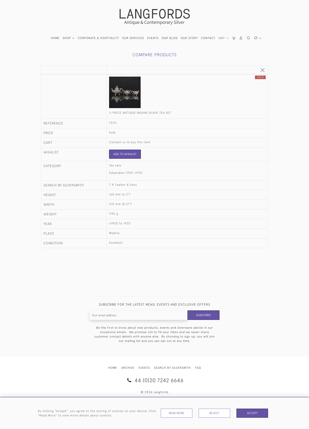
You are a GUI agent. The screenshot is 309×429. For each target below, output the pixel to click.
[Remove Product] (262, 70)
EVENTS (144, 367)
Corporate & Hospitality (98, 38)
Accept (252, 413)
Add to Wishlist (125, 154)
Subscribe (203, 315)
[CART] (234, 38)
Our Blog (170, 38)
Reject (214, 413)
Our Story (189, 38)
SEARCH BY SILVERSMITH (172, 367)
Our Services (133, 38)
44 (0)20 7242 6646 (158, 380)
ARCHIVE (127, 367)
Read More (176, 413)
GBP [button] (222, 38)
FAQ (198, 367)
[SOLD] (187, 92)
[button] (241, 38)
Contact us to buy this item (130, 142)
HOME (55, 38)
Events (152, 38)
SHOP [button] (67, 38)
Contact (208, 38)
